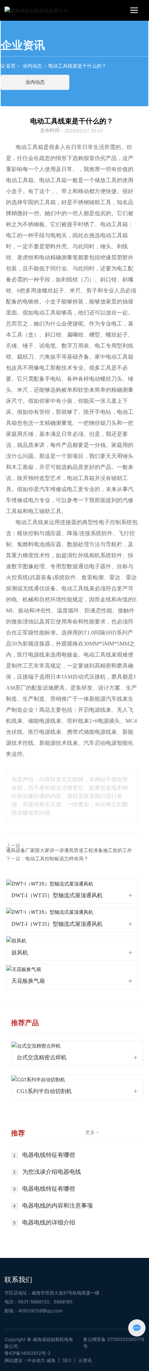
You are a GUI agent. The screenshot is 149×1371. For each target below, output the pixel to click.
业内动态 (32, 66)
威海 (50, 1360)
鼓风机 (19, 952)
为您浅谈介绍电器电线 (51, 1172)
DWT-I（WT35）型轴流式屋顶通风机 (57, 895)
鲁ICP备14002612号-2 (28, 1353)
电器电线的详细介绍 (48, 1222)
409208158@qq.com (40, 1310)
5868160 (63, 1301)
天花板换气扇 (28, 981)
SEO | (70, 1360)
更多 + (92, 1132)
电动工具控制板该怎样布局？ (56, 858)
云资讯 (85, 1360)
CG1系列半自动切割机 (44, 1091)
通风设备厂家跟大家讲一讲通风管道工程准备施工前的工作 (69, 850)
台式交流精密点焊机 (42, 1057)
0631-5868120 (33, 1301)
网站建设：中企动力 (25, 1360)
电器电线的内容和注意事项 (57, 1205)
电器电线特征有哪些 (48, 1155)
